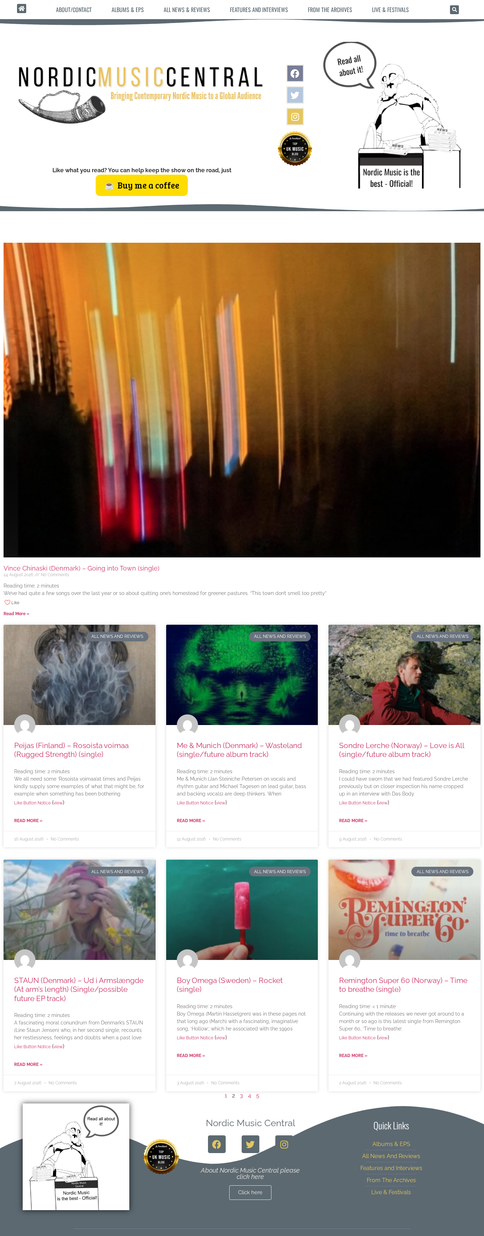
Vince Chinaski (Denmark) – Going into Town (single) (81, 568)
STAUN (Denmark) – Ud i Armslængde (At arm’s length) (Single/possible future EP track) (78, 989)
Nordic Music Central (250, 1123)
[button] (454, 9)
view (58, 802)
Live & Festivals (390, 9)
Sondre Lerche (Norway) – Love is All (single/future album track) (401, 750)
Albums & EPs (128, 9)
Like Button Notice (32, 802)
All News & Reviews (187, 9)
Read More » (16, 613)
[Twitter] (295, 95)
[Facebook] (295, 73)
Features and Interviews (259, 9)
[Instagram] (295, 116)
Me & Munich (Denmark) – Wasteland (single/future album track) (239, 750)
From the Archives (330, 9)
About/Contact (74, 9)
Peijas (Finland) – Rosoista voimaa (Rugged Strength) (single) (71, 750)
